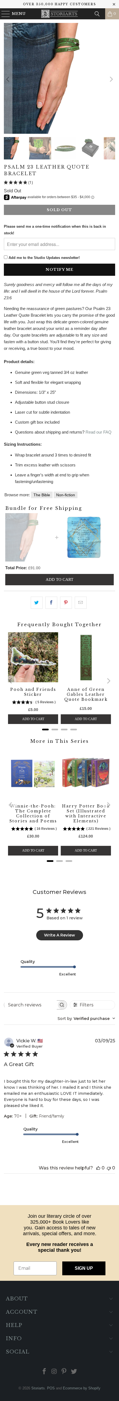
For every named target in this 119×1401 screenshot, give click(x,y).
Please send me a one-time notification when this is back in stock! (55, 229)
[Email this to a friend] (81, 603)
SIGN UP (84, 1268)
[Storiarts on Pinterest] (64, 1372)
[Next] (111, 79)
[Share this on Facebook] (51, 603)
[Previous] (8, 79)
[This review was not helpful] (109, 1168)
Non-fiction (65, 495)
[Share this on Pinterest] (66, 603)
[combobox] (86, 1018)
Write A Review (59, 935)
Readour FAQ (99, 432)
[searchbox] (30, 1005)
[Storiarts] (59, 13)
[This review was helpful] (98, 1168)
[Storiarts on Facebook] (44, 1372)
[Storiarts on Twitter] (74, 1372)
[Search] (97, 13)
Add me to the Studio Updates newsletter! (44, 258)
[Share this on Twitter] (37, 603)
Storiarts (38, 1388)
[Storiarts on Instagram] (54, 1372)
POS (51, 1388)
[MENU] (3, 13)
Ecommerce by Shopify (81, 1388)
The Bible (41, 495)
